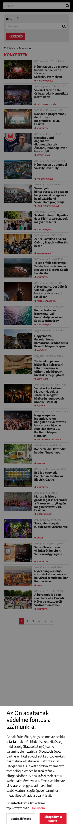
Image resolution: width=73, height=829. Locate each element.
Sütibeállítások (21, 818)
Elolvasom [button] (37, 808)
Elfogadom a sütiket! (53, 819)
